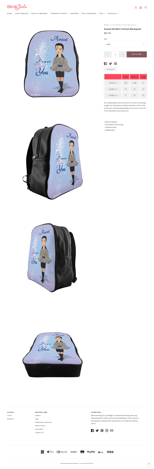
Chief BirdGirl (21, 13)
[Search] (145, 8)
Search (38, 415)
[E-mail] (111, 430)
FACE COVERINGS (88, 13)
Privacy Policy (40, 426)
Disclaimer (39, 429)
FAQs (37, 419)
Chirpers (74, 13)
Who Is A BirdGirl (39, 13)
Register (10, 419)
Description (110, 69)
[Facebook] (92, 430)
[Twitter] (97, 430)
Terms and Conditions (43, 422)
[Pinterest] (102, 430)
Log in (9, 415)
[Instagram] (106, 430)
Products (112, 13)
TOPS (101, 13)
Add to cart (137, 54)
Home (9, 13)
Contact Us (39, 432)
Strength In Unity (59, 13)
